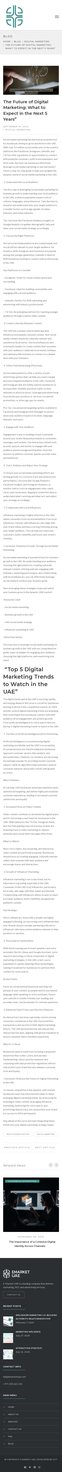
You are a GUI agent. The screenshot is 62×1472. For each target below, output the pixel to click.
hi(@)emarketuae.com (14, 1376)
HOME (11, 1407)
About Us (13, 1414)
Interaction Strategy (29, 1348)
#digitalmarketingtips (17, 1134)
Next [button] (56, 1165)
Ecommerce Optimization (22, 1181)
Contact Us (14, 1429)
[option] (31, 1213)
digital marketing (46, 1134)
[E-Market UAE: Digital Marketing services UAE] (14, 16)
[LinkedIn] (35, 1467)
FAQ (10, 1436)
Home (7, 41)
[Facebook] (25, 1467)
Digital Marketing (37, 41)
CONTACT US (13, 1295)
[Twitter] (30, 1467)
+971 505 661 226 (12, 1383)
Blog (17, 41)
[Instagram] (39, 1467)
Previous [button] (50, 1165)
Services (13, 1422)
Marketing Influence (28, 1332)
